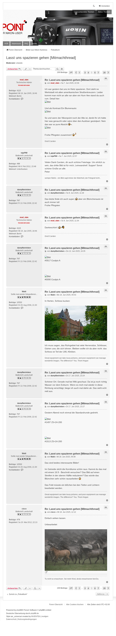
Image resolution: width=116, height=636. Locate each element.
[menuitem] (6, 43)
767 (18, 200)
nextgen (45, 616)
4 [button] (88, 72)
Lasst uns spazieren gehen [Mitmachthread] (41, 58)
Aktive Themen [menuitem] (104, 12)
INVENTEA (35, 616)
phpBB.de (35, 613)
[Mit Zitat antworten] (106, 78)
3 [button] (84, 72)
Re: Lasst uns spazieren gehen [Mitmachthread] (72, 80)
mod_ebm (24, 80)
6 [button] (94, 72)
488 (18, 164)
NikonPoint (24, 24)
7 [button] (98, 72)
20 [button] (104, 72)
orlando (19, 63)
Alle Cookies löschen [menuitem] (75, 604)
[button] (71, 72)
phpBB (19, 610)
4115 (19, 91)
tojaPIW (24, 153)
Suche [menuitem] (34, 44)
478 (18, 520)
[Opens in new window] (76, 551)
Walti (24, 291)
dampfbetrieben (24, 190)
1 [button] (79, 72)
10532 (19, 302)
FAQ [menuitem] (26, 44)
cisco (24, 509)
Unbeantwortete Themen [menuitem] (84, 12)
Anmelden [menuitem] (105, 6)
